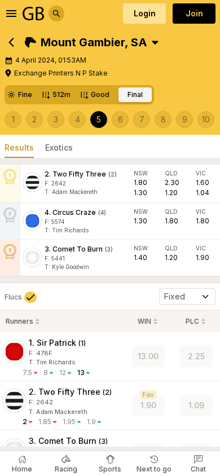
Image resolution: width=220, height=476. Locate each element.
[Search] (56, 13)
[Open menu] (11, 13)
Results (19, 147)
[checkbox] (21, 297)
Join (194, 13)
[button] (86, 42)
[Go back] (11, 42)
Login (145, 13)
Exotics (59, 147)
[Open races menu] (155, 42)
